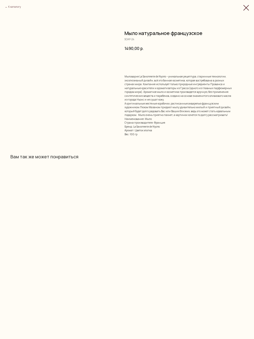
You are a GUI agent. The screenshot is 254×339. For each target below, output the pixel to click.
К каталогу (14, 6)
